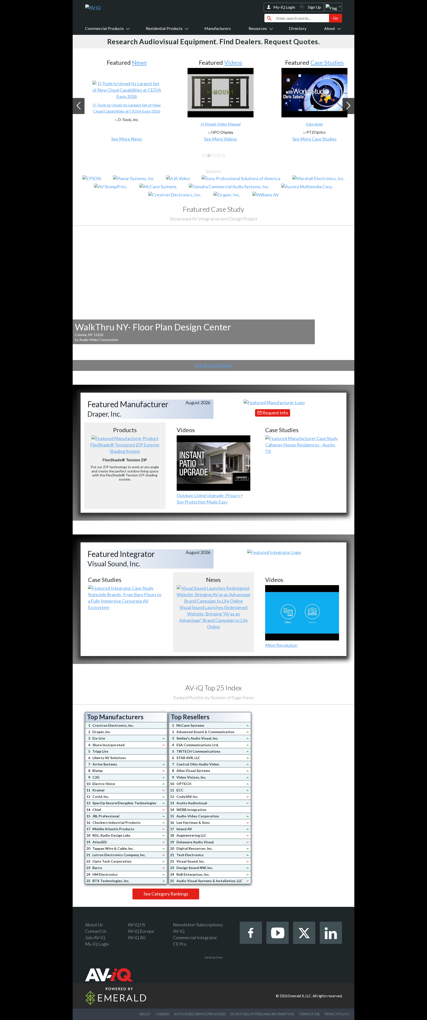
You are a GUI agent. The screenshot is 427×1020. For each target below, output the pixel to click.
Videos (226, 62)
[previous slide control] (79, 106)
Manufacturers (217, 28)
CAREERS (162, 1014)
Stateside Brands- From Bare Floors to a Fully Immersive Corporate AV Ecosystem (124, 601)
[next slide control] (348, 106)
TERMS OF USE (309, 1014)
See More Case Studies (307, 139)
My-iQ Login (284, 7)
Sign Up (314, 7)
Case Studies (320, 62)
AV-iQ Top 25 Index (213, 687)
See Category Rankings (166, 893)
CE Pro (179, 944)
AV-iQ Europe (141, 931)
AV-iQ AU (137, 937)
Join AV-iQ (95, 937)
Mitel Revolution (281, 645)
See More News (119, 139)
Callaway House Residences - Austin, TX (300, 448)
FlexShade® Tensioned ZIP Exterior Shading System (125, 448)
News (132, 62)
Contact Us (96, 931)
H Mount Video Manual (213, 124)
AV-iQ (178, 931)
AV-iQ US (136, 924)
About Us (94, 924)
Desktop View (214, 957)
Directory (297, 28)
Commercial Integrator (195, 937)
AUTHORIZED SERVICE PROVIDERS (199, 1014)
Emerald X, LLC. (300, 996)
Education (307, 124)
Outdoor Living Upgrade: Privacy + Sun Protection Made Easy (210, 499)
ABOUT (145, 1014)
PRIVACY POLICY (337, 1014)
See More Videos (213, 139)
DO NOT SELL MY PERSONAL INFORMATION (262, 1014)
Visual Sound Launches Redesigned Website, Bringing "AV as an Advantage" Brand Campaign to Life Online (213, 617)
